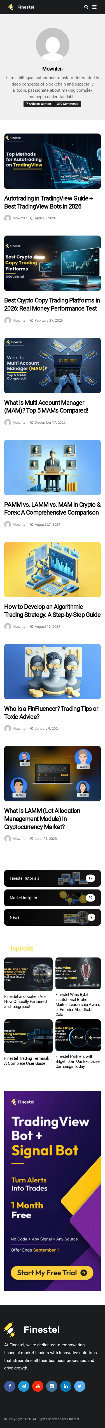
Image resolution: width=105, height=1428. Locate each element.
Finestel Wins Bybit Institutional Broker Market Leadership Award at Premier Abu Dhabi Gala (77, 1004)
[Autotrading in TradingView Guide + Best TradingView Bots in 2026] (52, 161)
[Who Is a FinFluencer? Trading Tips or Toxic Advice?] (52, 671)
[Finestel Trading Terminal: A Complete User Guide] (28, 1036)
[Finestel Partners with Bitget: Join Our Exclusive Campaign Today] (78, 1035)
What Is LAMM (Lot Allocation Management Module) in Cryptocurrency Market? (42, 818)
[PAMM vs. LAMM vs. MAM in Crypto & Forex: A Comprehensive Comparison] (52, 467)
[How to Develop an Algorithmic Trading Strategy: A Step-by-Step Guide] (52, 569)
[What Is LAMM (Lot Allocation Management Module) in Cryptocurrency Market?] (52, 773)
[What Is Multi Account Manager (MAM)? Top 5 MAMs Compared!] (52, 365)
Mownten (52, 69)
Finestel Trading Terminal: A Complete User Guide (26, 1061)
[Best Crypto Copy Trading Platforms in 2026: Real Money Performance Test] (52, 263)
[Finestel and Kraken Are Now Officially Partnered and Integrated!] (28, 974)
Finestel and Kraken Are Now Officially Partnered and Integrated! (25, 1001)
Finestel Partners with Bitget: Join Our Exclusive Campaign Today (77, 1061)
